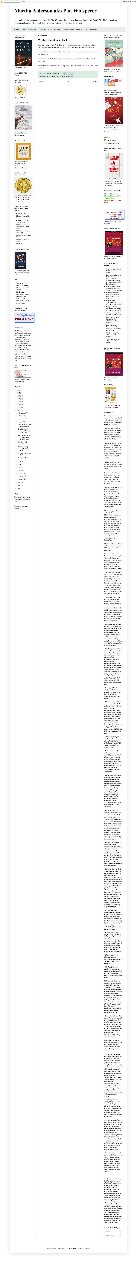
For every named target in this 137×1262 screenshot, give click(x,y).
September (22, 419)
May (20, 467)
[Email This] (64, 73)
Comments (110, 1235)
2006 (18, 488)
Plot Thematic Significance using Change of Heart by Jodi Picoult (114, 302)
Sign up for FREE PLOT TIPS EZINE (22, 284)
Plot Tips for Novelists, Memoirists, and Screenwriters (23, 296)
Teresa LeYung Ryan (111, 831)
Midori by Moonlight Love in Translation (113, 804)
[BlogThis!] (67, 73)
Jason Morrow (72, 1248)
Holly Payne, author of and (113, 745)
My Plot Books (91, 29)
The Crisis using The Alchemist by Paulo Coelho (112, 335)
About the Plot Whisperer (73, 29)
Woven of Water (111, 645)
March (21, 473)
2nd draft (45, 76)
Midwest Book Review (111, 1223)
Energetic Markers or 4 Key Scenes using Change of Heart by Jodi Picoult (114, 308)
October (21, 416)
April (20, 470)
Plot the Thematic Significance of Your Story (22, 226)
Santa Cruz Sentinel (110, 1095)
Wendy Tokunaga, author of (111, 801)
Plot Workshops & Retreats (50, 29)
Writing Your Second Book (24, 454)
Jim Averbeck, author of (112, 950)
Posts (108, 1232)
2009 (18, 410)
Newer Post (42, 82)
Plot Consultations (29, 29)
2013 (18, 399)
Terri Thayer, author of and (112, 681)
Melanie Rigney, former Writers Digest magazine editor (112, 1010)
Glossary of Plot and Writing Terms (22, 221)
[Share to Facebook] (71, 73)
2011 (18, 405)
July (20, 461)
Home (68, 82)
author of (113, 548)
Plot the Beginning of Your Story (22, 232)
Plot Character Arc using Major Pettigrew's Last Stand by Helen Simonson (114, 288)
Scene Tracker (20, 303)
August (21, 422)
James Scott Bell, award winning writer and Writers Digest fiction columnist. (112, 1047)
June (20, 464)
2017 (18, 390)
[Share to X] (69, 73)
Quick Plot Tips (21, 213)
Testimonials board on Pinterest (113, 423)
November (22, 413)
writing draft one (68, 76)
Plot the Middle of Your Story (23, 236)
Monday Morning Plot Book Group (23, 217)
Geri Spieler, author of (111, 1033)
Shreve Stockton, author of (112, 696)
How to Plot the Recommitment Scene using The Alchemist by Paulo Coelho (113, 327)
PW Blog (16, 29)
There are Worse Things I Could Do (112, 962)
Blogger (87, 1248)
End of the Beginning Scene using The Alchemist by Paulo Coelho (112, 319)
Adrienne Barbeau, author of (113, 959)
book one (51, 76)
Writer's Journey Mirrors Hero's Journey (23, 448)
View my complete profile (112, 143)
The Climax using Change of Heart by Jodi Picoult (114, 314)
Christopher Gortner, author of (111, 974)
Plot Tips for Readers (22, 301)
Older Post (94, 82)
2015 (18, 393)
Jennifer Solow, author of (112, 769)
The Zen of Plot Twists (23, 443)
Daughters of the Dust (112, 732)
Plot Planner (20, 292)
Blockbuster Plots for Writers (22, 289)
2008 (18, 483)
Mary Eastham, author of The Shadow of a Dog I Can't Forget (112, 904)
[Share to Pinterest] (73, 73)
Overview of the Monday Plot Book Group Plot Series (113, 271)
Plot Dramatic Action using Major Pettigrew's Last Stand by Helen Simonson (113, 295)
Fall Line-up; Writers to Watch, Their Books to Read (24, 437)
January (21, 479)
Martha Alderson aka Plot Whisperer (55, 10)
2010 (18, 408)
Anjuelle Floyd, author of (112, 928)
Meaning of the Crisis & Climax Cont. (24, 425)
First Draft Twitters (24, 458)
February (22, 476)
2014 (18, 396)
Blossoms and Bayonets (111, 437)
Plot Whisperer (111, 140)
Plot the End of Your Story (22, 240)
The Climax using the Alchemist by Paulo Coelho (112, 341)
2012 (18, 402)
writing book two (58, 76)
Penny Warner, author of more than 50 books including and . (113, 861)
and (109, 731)
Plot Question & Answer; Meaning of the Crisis (24, 431)
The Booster (108, 772)
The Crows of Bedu (116, 569)
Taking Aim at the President (112, 1036)
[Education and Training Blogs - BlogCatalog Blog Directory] (23, 501)
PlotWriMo (19, 244)
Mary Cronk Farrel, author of (111, 728)
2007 (18, 485)
